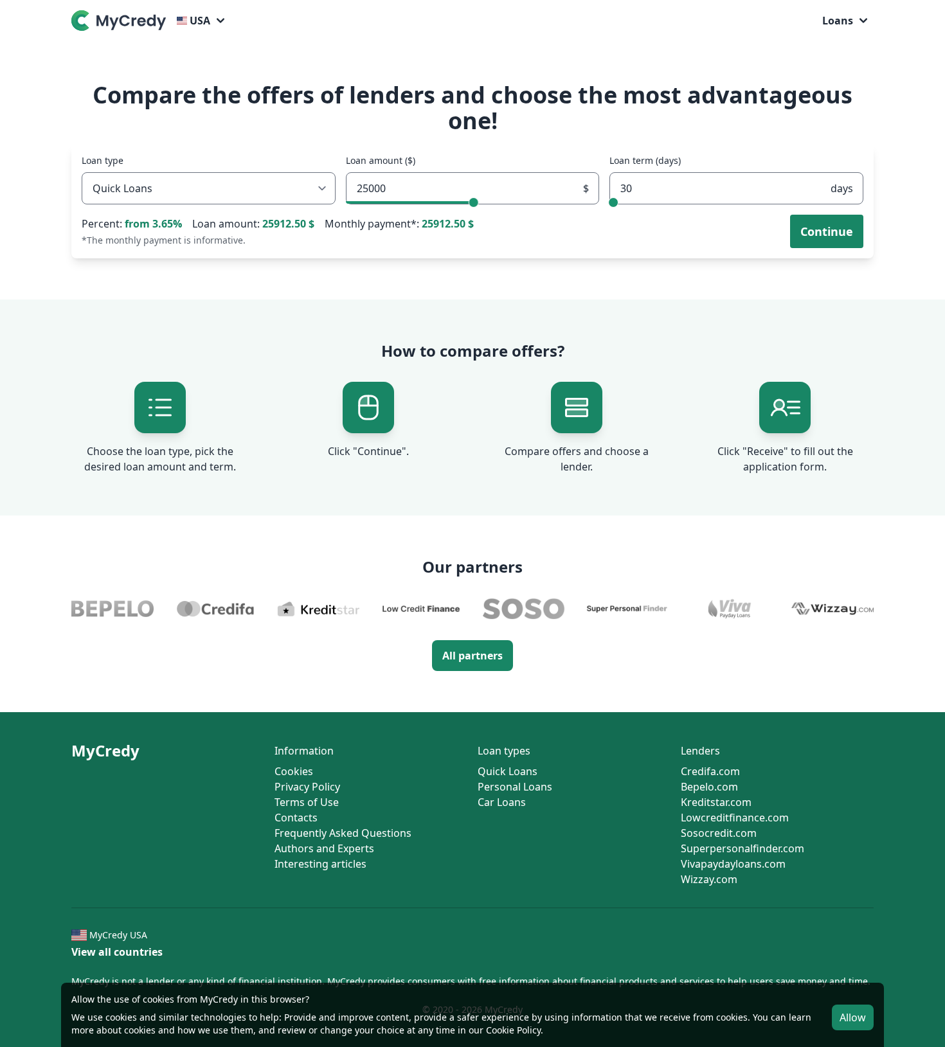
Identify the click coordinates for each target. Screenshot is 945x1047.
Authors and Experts (324, 848)
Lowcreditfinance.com (735, 817)
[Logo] (121, 20)
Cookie (500, 1030)
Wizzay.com (709, 879)
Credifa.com (710, 771)
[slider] (473, 202)
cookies (121, 1017)
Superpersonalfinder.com (742, 848)
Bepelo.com (709, 787)
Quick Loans (507, 771)
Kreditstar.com (716, 802)
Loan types (504, 751)
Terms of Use (306, 802)
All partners (472, 656)
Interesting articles (320, 864)
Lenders (700, 751)
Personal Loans (515, 787)
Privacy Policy (307, 787)
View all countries (117, 952)
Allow (853, 1017)
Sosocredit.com (719, 833)
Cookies (293, 771)
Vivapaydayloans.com (733, 864)
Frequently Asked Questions (342, 833)
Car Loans (502, 802)
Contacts (296, 817)
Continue (826, 231)
